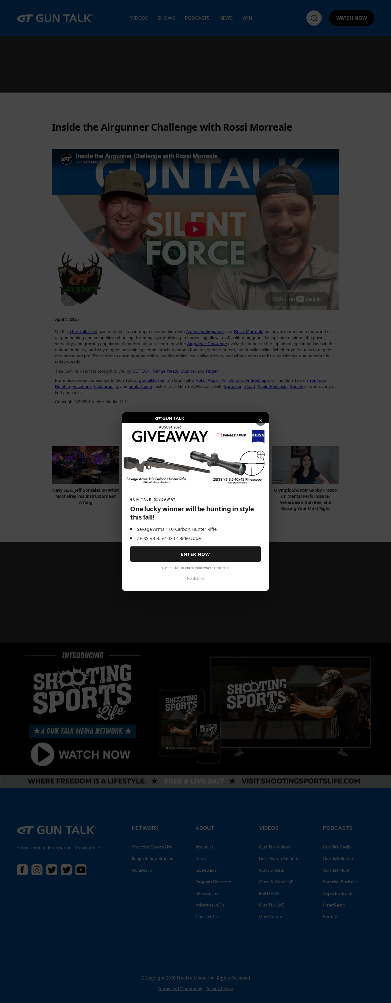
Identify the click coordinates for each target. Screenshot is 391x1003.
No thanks (195, 578)
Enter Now (195, 554)
